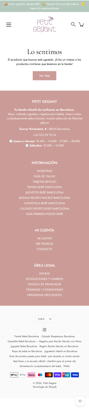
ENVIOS (44, 273)
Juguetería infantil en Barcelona (60, 351)
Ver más (44, 75)
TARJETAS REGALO (44, 182)
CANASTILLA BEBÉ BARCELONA (44, 203)
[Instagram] (44, 329)
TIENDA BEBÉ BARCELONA (44, 187)
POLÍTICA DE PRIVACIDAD (44, 284)
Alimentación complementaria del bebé (40, 366)
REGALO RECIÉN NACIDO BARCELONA (44, 198)
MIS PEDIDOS (44, 244)
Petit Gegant (49, 383)
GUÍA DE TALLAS (44, 176)
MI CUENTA (44, 238)
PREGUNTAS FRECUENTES (44, 295)
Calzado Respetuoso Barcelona (58, 336)
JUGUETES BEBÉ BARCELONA (45, 192)
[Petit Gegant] (44, 24)
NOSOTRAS (44, 171)
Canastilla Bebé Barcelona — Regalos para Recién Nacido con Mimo (45, 341)
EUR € (41, 319)
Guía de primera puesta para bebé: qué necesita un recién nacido (44, 356)
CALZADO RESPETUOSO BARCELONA (44, 208)
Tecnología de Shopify (45, 387)
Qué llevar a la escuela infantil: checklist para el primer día (44, 361)
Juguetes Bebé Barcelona (24, 346)
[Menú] (8, 24)
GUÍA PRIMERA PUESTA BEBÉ (44, 214)
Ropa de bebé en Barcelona (27, 351)
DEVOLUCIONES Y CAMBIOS (44, 279)
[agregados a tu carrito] (81, 24)
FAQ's (67, 366)
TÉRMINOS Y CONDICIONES (44, 290)
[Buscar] (73, 24)
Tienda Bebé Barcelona (26, 336)
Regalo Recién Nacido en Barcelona (59, 346)
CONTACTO (44, 249)
